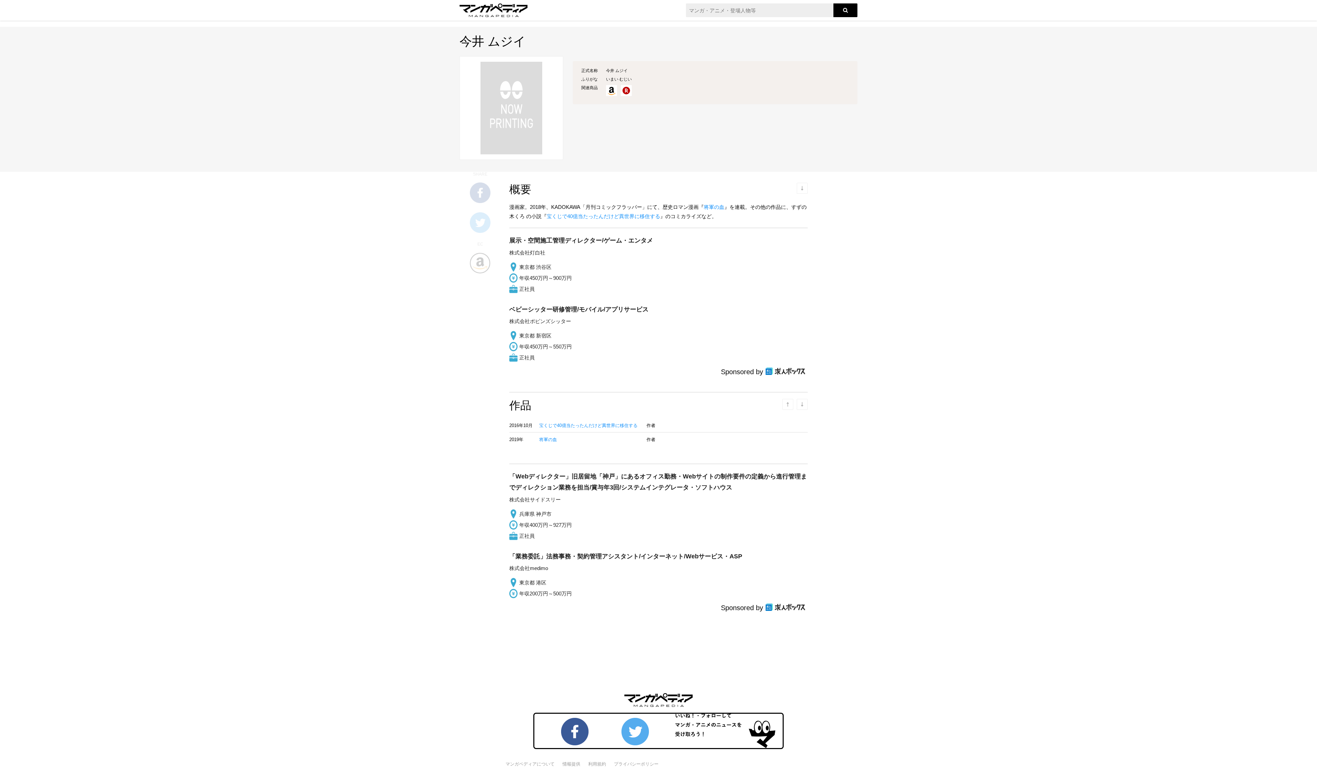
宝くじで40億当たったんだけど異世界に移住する (603, 216)
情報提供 (571, 764)
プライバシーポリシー (636, 764)
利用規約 (597, 764)
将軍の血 (714, 207)
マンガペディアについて (530, 764)
